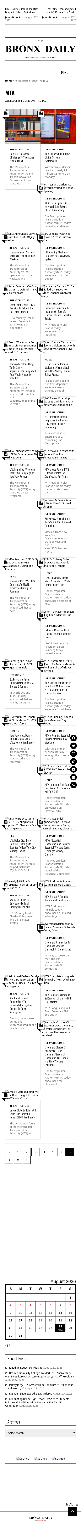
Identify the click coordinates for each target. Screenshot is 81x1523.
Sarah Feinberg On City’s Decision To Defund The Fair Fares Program (22, 308)
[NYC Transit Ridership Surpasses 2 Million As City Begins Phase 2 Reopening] (58, 401)
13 (50, 1312)
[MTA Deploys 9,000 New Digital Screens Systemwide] (58, 126)
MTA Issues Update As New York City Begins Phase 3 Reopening (56, 206)
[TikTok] (73, 761)
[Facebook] (73, 738)
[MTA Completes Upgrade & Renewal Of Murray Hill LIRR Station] (58, 979)
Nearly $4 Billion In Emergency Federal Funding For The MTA (20, 903)
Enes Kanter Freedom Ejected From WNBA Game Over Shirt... (60, 10)
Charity (14, 730)
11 (30, 1312)
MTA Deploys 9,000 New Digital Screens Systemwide (57, 157)
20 (50, 1320)
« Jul (7, 1345)
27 (50, 1328)
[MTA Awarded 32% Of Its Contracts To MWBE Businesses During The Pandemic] (22, 564)
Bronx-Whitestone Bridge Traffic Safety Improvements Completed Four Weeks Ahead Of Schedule (23, 371)
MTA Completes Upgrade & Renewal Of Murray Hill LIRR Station (58, 998)
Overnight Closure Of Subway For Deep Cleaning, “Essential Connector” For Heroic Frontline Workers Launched (56, 1056)
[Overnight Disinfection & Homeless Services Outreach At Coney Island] (58, 927)
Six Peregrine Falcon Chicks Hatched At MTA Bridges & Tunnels (22, 682)
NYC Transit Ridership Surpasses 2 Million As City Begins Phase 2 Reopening (56, 421)
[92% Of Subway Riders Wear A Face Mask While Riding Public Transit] (58, 562)
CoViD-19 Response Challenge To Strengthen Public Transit (22, 157)
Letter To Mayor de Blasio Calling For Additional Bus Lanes (58, 633)
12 (40, 1312)
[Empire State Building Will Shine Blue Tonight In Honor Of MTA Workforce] (22, 1095)
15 (70, 1312)
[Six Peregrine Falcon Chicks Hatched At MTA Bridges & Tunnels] (22, 664)
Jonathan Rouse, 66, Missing (26, 1367)
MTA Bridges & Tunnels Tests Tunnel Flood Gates (57, 898)
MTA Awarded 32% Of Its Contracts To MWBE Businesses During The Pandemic (22, 586)
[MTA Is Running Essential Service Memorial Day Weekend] (58, 720)
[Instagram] (73, 753)
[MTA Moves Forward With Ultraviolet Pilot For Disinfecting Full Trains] (58, 454)
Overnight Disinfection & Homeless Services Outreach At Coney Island (58, 945)
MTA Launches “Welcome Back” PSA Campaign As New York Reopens (22, 472)
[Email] (73, 777)
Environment (18, 674)
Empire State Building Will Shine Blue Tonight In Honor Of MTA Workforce (23, 1113)
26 (40, 1328)
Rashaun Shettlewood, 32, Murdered (30, 1393)
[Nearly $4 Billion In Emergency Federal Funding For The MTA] (22, 884)
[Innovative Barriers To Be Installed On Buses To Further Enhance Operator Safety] (58, 291)
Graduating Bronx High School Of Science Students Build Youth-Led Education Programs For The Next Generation (37, 1402)
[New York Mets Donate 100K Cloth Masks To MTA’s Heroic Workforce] (22, 720)
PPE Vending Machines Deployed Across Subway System (57, 255)
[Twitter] (73, 746)
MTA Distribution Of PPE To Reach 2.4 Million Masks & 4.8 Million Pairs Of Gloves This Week (58, 687)
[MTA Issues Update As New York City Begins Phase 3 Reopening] (58, 187)
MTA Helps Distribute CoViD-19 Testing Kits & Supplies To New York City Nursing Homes (23, 845)
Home (8, 80)
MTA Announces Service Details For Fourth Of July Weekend (22, 255)
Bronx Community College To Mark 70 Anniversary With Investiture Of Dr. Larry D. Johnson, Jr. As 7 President (39, 1374)
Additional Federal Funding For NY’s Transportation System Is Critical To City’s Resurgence (22, 1005)
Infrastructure (19, 149)
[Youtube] (73, 769)
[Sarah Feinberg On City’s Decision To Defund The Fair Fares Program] (22, 289)
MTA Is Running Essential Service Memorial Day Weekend (57, 738)
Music (48, 359)
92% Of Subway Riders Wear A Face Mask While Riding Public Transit (57, 581)
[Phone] (73, 785)
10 (20, 1312)
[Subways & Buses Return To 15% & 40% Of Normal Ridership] (58, 503)
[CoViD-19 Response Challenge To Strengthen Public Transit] (22, 126)
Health (49, 573)
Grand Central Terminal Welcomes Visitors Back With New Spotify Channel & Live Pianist (58, 369)
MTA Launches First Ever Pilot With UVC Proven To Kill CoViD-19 (57, 788)
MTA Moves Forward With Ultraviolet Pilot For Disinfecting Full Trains (57, 472)
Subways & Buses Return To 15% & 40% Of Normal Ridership (58, 522)
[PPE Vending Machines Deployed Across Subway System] (58, 237)
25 (30, 1328)
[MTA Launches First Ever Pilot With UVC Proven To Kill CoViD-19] (58, 769)
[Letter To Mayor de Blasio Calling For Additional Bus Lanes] (58, 615)
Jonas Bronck (12, 17)
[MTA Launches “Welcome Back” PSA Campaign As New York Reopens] (22, 454)
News (13, 576)
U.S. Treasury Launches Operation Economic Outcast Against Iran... (21, 10)
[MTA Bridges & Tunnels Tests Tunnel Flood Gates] (58, 883)
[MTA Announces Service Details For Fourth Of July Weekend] (22, 237)
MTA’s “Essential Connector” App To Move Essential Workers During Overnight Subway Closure (57, 847)
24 (20, 1328)
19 (40, 1320)
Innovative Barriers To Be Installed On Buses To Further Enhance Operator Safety (58, 313)
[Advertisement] (40, 1221)
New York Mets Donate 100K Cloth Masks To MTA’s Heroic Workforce (22, 738)
